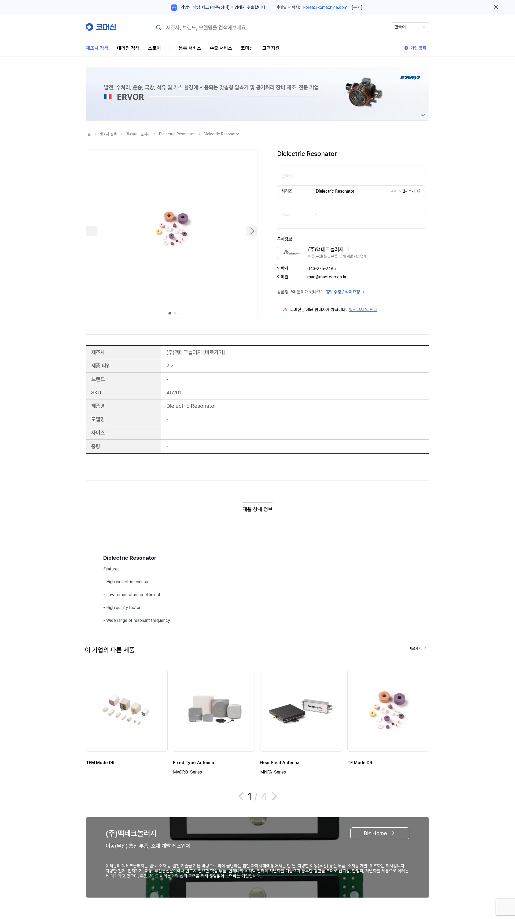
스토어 (154, 48)
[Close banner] (496, 7)
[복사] (357, 7)
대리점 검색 (128, 48)
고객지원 (270, 48)
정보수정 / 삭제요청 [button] (343, 291)
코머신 (247, 48)
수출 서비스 (221, 48)
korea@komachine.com (325, 7)
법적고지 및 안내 (363, 309)
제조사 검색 (97, 48)
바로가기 (214, 352)
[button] (500, 873)
